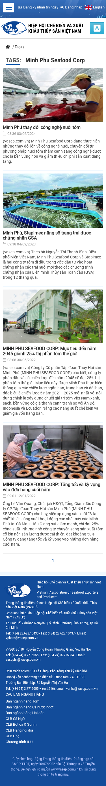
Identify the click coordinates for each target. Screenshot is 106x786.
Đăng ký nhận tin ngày (40, 7)
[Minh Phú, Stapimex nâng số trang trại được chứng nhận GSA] (53, 201)
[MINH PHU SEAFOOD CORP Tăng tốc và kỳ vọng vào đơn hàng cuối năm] (53, 452)
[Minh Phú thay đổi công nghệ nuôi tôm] (53, 95)
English (98, 7)
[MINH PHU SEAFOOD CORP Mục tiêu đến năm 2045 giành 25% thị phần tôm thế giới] (53, 316)
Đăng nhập (73, 7)
